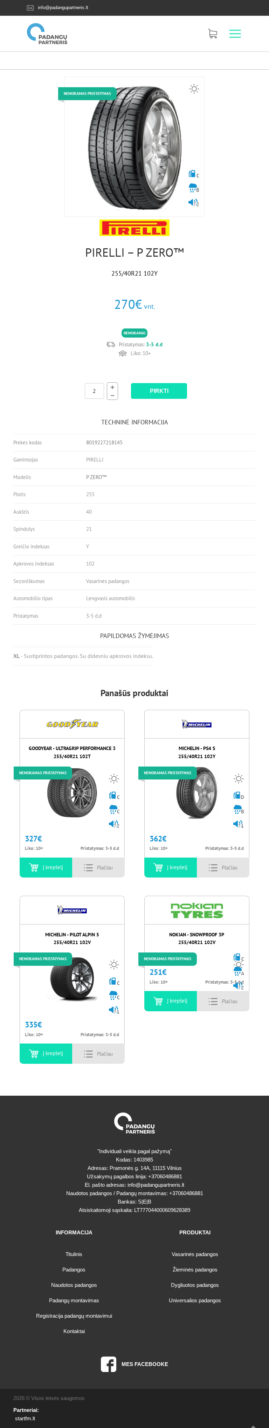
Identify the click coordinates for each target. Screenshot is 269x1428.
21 (89, 529)
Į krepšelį (53, 867)
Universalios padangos (195, 1300)
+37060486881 (165, 1176)
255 (90, 494)
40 (89, 511)
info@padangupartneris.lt (63, 7)
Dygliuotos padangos (195, 1285)
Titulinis (73, 1254)
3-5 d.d (94, 615)
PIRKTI (159, 391)
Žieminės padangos (195, 1270)
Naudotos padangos (74, 1285)
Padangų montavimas (74, 1300)
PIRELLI (94, 459)
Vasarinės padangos (107, 581)
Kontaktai (74, 1331)
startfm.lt (25, 1418)
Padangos (73, 1270)
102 (90, 563)
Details (105, 868)
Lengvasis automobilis (110, 598)
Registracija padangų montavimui (74, 1316)
